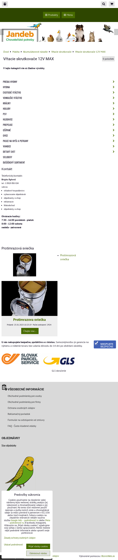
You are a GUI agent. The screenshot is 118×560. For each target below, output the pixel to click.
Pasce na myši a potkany (15, 141)
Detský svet (9, 151)
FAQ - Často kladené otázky (22, 425)
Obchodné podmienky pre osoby (25, 395)
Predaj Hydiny (10, 82)
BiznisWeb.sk (108, 556)
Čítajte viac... (29, 331)
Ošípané (7, 130)
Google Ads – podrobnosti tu (25, 520)
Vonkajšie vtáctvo (12, 98)
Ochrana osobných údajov (21, 407)
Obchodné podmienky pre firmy (24, 401)
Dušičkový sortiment (14, 162)
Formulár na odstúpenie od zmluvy (25, 419)
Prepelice (8, 125)
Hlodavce (8, 119)
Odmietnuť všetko (38, 553)
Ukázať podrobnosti (13, 544)
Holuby (6, 108)
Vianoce (7, 146)
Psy (5, 114)
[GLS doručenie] (59, 360)
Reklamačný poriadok (19, 413)
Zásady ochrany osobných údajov (19, 537)
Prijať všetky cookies (38, 546)
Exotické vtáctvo (12, 92)
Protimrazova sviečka (29, 320)
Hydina (6, 87)
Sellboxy (7, 157)
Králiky (7, 103)
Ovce (5, 135)
